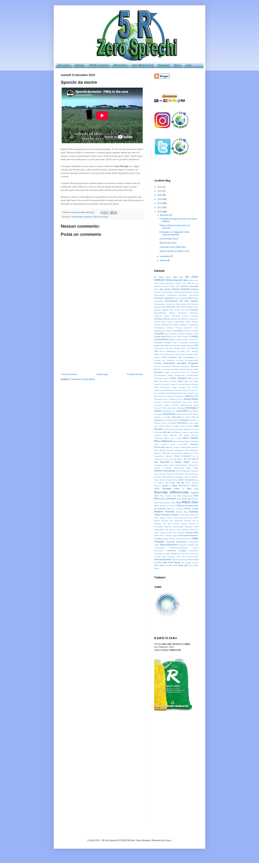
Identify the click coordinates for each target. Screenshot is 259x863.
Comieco (185, 337)
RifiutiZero (180, 506)
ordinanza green (161, 465)
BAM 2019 (180, 307)
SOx (166, 530)
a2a (186, 280)
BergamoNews (160, 313)
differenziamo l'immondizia (175, 354)
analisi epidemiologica (183, 292)
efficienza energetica (181, 366)
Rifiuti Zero (120, 65)
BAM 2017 (171, 307)
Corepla (167, 342)
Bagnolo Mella (160, 307)
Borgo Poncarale (172, 316)
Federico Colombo (161, 384)
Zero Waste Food (142, 65)
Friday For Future (189, 390)
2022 (160, 187)
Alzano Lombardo (181, 289)
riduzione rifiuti (169, 503)
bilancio (172, 313)
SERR (195, 518)
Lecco (163, 423)
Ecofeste (158, 363)
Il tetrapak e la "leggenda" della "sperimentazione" (174, 233)
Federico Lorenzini (177, 384)
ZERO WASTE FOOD (163, 565)
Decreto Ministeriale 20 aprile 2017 (174, 351)
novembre (165, 256)
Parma (178, 471)
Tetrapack (182, 545)
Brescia (166, 319)
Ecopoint (163, 65)
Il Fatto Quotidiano (169, 408)
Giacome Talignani (166, 396)
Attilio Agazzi (180, 304)
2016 (160, 211)
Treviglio (166, 554)
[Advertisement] (102, 344)
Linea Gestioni (186, 426)
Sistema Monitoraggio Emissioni (178, 527)
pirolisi (168, 480)
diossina (189, 354)
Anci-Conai (193, 295)
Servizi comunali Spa (163, 521)
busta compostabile (176, 322)
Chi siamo (64, 65)
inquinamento (182, 414)
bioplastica (182, 313)
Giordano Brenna (176, 399)
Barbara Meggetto (161, 310)
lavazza (157, 423)
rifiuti (178, 502)
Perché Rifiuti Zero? (168, 239)
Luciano (184, 432)
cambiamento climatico (170, 325)
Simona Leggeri (180, 524)
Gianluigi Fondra (161, 399)
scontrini (182, 518)
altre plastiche (165, 289)
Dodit (196, 354)
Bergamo (194, 310)
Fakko (180, 381)
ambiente (194, 289)
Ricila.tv (195, 499)
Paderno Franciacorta (164, 471)
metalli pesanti (186, 447)
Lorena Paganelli (171, 429)
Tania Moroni (181, 539)
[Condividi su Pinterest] (115, 212)
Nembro (169, 456)
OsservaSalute (181, 465)
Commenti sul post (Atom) (82, 379)
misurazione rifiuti (181, 450)
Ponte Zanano (192, 483)
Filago (174, 387)
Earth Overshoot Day (172, 357)
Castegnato (178, 331)
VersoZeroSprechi (162, 559)
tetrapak (190, 545)
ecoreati (157, 366)
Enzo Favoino (178, 378)
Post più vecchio (135, 374)
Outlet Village (192, 468)
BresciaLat (194, 319)
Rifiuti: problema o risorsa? (165, 506)
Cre (170, 346)
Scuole (189, 518)
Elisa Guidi (179, 369)
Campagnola (159, 328)
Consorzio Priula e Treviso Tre (186, 340)
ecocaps (180, 360)
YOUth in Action (99, 65)
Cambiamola (193, 325)
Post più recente (69, 374)
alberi (156, 289)
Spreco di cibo (166, 533)
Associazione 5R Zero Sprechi (181, 301)
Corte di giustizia (179, 343)
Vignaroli (175, 560)
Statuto (79, 65)
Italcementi (176, 417)
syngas (165, 539)
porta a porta (170, 485)
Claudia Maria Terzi (162, 336)
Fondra (195, 387)
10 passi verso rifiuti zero (168, 277)
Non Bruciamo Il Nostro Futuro (172, 462)
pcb (173, 474)
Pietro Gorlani (159, 480)
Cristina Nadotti (187, 346)
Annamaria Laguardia (163, 298)
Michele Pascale (166, 450)
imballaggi (181, 408)
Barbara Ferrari (192, 307)
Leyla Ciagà (193, 423)
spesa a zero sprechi (178, 530)
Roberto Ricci (182, 512)
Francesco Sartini (161, 390)
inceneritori (87, 217)
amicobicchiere (167, 292)
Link (188, 65)
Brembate (158, 319)
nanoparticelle (176, 453)
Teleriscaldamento (168, 544)
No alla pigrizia (176, 459)
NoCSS (195, 459)
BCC (172, 310)
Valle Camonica (168, 557)
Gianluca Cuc (191, 396)
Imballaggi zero (169, 411)
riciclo (179, 499)
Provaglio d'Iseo (171, 488)
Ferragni (195, 384)
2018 (160, 203)
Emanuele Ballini (191, 369)
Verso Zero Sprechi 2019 (187, 557)
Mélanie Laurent (172, 447)
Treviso (173, 553)
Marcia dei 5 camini (173, 438)
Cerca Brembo (171, 334)
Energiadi (158, 372)
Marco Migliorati (163, 441)
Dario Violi (185, 348)
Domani (157, 357)
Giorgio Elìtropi (191, 399)
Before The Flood (182, 310)
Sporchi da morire (100, 217)
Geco (185, 393)
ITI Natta (186, 417)
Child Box (182, 334)
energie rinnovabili (171, 372)
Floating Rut (184, 387)
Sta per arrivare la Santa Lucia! (174, 251)
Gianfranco (179, 396)
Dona (177, 65)
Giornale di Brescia (162, 402)
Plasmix (175, 480)
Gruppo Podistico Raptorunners (178, 405)
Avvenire (194, 304)
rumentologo (184, 515)
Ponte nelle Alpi (177, 483)
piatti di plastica (191, 477)
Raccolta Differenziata (171, 492)
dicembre (164, 215)
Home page (102, 374)
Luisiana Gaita (161, 435)
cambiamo (183, 325)
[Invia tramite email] (102, 212)
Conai (170, 339)
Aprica (191, 298)
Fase (196, 381)
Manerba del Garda (179, 435)
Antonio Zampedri (180, 298)
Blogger (167, 840)
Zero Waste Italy (180, 565)
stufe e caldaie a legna (168, 535)
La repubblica (183, 420)
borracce (185, 316)
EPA (189, 378)
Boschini (194, 316)
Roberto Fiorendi (164, 511)
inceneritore (182, 411)
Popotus (157, 486)
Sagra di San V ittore (169, 518)
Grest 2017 (188, 402)
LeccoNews (171, 423)
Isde (190, 414)
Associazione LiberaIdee (164, 304)
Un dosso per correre (186, 554)
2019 (160, 199)
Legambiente (182, 423)
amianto (157, 292)
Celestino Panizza (191, 331)
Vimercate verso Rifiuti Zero (172, 247)
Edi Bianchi (166, 366)
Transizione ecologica (176, 550)
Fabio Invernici (170, 381)
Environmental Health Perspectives (169, 375)
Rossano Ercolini (170, 514)
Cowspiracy (193, 343)
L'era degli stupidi (169, 420)
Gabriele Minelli (175, 393)
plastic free (183, 480)
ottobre (163, 260)
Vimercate (184, 560)
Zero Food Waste (171, 562)
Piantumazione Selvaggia (172, 477)
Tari (189, 539)
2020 (160, 195)
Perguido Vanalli (183, 474)
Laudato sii (193, 420)
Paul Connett (159, 474)
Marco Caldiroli (190, 438)
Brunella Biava (160, 322)
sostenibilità (159, 530)
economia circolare (175, 363)
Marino (188, 441)
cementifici (159, 333)
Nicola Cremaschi (182, 456)
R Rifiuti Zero (190, 489)
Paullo (168, 474)
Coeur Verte (176, 337)
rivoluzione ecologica (174, 509)
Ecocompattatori (191, 360)
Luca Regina (175, 432)
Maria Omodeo (179, 441)
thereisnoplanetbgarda (178, 548)
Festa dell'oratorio (162, 387)
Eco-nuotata (188, 357)
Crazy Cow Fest (161, 345)
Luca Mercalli (164, 432)
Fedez (188, 384)
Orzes (171, 465)
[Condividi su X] (109, 212)
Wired (190, 560)
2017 (160, 207)
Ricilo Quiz (158, 503)
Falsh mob (188, 381)
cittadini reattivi (192, 334)
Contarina (158, 342)
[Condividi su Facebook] (112, 212)
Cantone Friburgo (174, 328)
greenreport (176, 402)
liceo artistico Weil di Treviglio (166, 426)
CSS (196, 345)
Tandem (172, 539)
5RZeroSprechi (174, 280)
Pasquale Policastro (190, 471)
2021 (160, 191)
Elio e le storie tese (166, 369)
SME (196, 527)
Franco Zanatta (175, 390)
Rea (162, 496)
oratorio (195, 462)
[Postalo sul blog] (105, 212)
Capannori (188, 328)
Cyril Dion (169, 348)
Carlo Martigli (76, 217)
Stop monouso (178, 533)
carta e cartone (166, 331)
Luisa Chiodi (193, 432)
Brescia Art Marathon (180, 319)
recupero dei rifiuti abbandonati (178, 496)
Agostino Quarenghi (189, 286)
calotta (188, 322)
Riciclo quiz (186, 499)
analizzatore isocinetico (177, 295)
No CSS (187, 459)
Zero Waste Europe (189, 563)
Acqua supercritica (167, 283)
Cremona (176, 346)
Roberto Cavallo (191, 509)
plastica (192, 480)
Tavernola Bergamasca (176, 542)
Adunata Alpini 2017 (171, 286)
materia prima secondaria (174, 444)
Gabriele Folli (163, 393)
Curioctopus (159, 348)
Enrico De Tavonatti (189, 372)
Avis (188, 304)
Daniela (177, 348)
